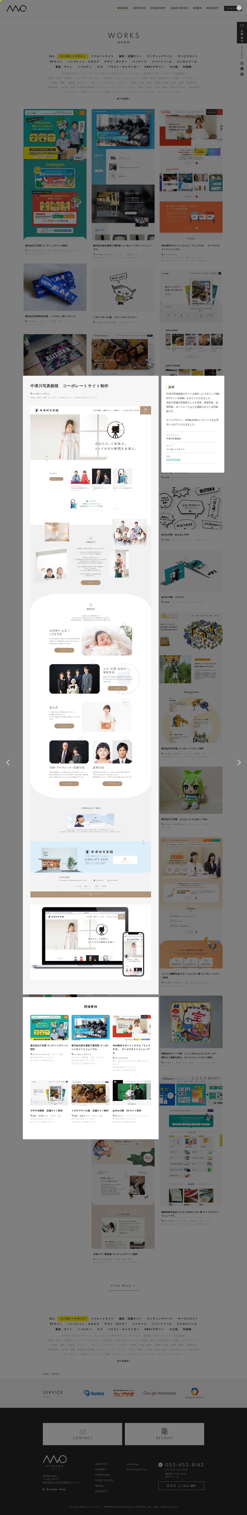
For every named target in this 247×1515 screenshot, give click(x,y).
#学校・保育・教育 (38, 397)
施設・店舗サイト (40, 1116)
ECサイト (119, 1116)
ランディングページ (41, 1054)
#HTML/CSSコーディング (85, 397)
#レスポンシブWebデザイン (61, 397)
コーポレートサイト (41, 394)
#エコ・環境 (57, 1054)
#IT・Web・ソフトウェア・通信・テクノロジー (131, 1062)
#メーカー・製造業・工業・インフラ (88, 1057)
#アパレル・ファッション (137, 1116)
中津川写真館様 (173, 459)
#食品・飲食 (56, 1116)
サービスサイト (122, 1058)
